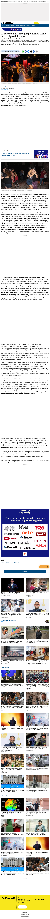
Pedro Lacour (28, 710)
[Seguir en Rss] (43, 899)
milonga (7, 562)
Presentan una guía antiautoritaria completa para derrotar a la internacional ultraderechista (37, 594)
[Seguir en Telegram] (38, 899)
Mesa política (10, 1)
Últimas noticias (4, 796)
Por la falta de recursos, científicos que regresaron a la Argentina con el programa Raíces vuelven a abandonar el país (11, 641)
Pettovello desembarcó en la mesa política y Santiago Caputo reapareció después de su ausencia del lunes (37, 790)
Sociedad (12, 25)
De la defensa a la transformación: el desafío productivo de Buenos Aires (37, 768)
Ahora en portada (5, 667)
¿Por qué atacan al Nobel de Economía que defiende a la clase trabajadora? (11, 593)
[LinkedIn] (34, 51)
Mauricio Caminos (29, 617)
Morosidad (44, 1)
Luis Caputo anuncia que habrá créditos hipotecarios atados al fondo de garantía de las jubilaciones (36, 814)
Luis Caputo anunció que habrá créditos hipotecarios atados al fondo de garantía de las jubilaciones (12, 685)
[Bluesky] (28, 51)
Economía (8, 25)
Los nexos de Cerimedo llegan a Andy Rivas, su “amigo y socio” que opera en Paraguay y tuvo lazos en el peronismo (37, 614)
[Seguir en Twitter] (35, 899)
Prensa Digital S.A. (25, 912)
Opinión (17, 25)
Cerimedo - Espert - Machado (16, 1)
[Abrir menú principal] (48, 22)
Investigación (22, 25)
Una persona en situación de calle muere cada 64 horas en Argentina (12, 661)
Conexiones (3, 562)
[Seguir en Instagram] (39, 899)
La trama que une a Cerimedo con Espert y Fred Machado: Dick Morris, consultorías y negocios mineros (12, 769)
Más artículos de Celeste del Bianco (9, 620)
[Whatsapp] (23, 51)
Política (3, 25)
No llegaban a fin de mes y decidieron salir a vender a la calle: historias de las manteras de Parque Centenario (37, 641)
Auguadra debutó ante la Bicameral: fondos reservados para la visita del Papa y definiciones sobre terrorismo (37, 707)
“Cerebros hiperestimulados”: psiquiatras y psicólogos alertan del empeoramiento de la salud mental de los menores (37, 728)
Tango (12, 562)
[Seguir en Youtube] (42, 899)
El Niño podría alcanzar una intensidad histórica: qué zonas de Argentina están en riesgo (11, 814)
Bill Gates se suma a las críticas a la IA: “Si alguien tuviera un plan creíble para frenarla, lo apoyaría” (12, 728)
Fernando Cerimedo (23, 1)
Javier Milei (35, 1)
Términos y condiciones (25, 916)
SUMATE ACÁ (22, 907)
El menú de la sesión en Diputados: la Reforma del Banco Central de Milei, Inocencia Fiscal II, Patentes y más (12, 707)
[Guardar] (36, 51)
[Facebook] (26, 51)
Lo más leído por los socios (7, 576)
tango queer (16, 562)
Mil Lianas (28, 25)
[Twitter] (31, 51)
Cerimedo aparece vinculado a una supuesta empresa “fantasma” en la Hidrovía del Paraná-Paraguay (37, 749)
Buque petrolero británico (30, 1)
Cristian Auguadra (40, 1)
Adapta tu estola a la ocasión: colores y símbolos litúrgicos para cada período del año (12, 833)
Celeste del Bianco (4, 86)
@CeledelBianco (4, 89)
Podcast (33, 25)
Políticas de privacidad (25, 914)
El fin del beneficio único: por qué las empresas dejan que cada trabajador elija (36, 833)
